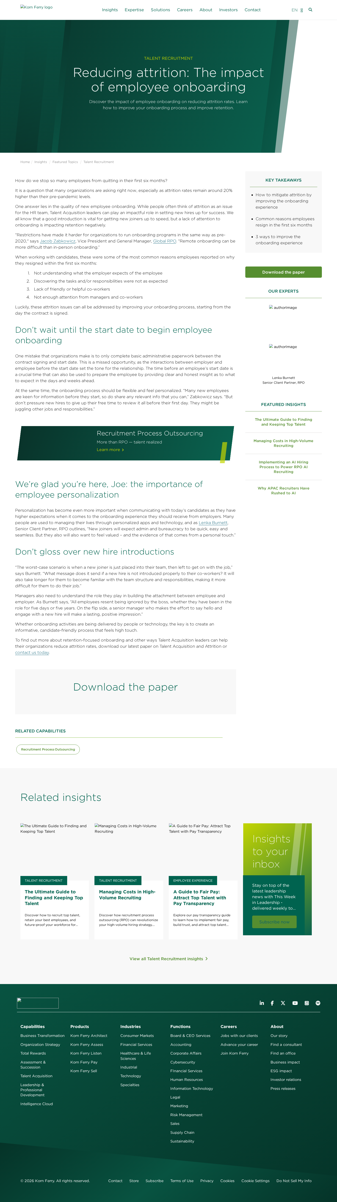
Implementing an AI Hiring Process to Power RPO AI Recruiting (283, 467)
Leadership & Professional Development (32, 1090)
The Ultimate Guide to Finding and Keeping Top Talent (283, 422)
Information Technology (191, 1088)
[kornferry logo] (41, 10)
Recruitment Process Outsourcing (48, 749)
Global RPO (164, 241)
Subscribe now (274, 921)
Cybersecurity (182, 1062)
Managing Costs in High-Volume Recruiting (283, 443)
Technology (130, 1076)
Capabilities (32, 1026)
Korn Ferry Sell (83, 1071)
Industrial (128, 1067)
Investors (228, 9)
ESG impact (281, 1071)
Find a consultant (286, 1044)
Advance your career (239, 1044)
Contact (253, 9)
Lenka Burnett (213, 522)
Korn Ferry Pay (83, 1062)
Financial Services (136, 1044)
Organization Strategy (40, 1044)
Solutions (160, 9)
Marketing (179, 1106)
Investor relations (286, 1079)
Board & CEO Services (190, 1035)
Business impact (285, 1062)
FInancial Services (186, 1071)
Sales (175, 1123)
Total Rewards (33, 1053)
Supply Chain (182, 1132)
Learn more (108, 449)
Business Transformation (42, 1035)
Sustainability (182, 1141)
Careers (185, 9)
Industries (130, 1026)
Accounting (180, 1044)
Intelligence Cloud (36, 1104)
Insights (110, 9)
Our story (279, 1035)
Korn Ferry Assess (86, 1044)
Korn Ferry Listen (86, 1053)
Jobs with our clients (239, 1035)
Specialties (129, 1085)
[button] (302, 10)
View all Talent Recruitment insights (167, 958)
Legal (175, 1097)
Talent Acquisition (36, 1076)
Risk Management (186, 1115)
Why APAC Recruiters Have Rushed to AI (283, 490)
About (205, 9)
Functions (180, 1026)
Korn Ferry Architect (88, 1035)
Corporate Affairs (186, 1053)
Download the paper (283, 272)
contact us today (32, 652)
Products (79, 1026)
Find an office (283, 1053)
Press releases (283, 1088)
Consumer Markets (137, 1035)
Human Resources (186, 1079)
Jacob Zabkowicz (57, 241)
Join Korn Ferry (235, 1053)
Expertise (134, 9)
